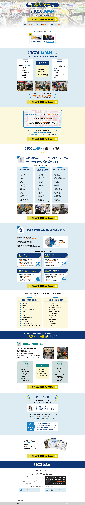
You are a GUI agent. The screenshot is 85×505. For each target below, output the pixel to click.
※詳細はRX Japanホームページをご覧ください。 (29, 481)
